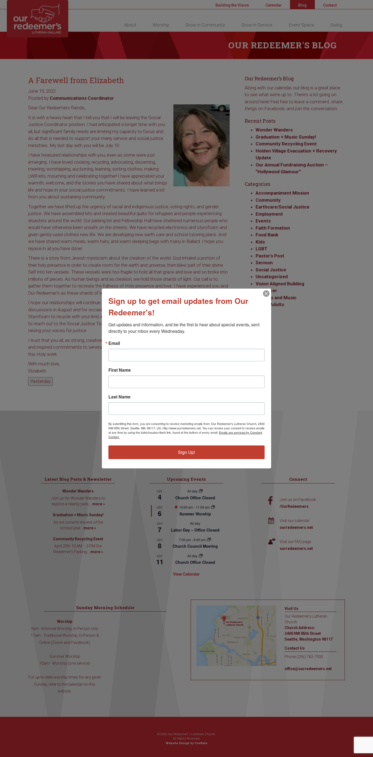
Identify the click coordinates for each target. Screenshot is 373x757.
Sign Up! (186, 452)
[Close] (266, 293)
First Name (119, 370)
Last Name (119, 397)
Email (114, 343)
